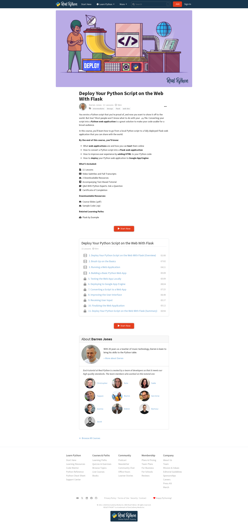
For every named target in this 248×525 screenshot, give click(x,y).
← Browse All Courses (89, 438)
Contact (142, 498)
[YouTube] (77, 498)
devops (110, 109)
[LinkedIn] (86, 498)
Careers (167, 479)
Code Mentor (72, 467)
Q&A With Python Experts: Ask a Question (103, 185)
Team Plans (147, 463)
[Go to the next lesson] (124, 48)
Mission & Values (171, 467)
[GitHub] (96, 498)
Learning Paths (99, 460)
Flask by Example (91, 217)
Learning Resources (75, 463)
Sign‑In (187, 4)
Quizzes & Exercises (101, 463)
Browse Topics (99, 467)
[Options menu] (165, 106)
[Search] (133, 4)
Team (166, 463)
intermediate (98, 109)
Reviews (146, 475)
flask (118, 109)
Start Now (125, 228)
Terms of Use (123, 498)
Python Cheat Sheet (75, 475)
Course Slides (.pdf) (92, 201)
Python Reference (75, 471)
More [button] (122, 4)
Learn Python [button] (106, 4)
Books (95, 475)
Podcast (122, 460)
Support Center (73, 479)
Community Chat (126, 467)
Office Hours (124, 471)
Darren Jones (95, 104)
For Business (148, 467)
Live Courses (98, 471)
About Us (167, 460)
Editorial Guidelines (172, 471)
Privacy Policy (110, 498)
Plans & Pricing (149, 460)
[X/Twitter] (82, 498)
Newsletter (123, 463)
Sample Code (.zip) (91, 205)
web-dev (126, 109)
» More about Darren (113, 358)
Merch (166, 487)
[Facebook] (91, 498)
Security (134, 498)
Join (177, 3)
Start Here (86, 4)
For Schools (147, 471)
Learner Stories (125, 475)
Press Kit (167, 483)
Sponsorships (169, 475)
